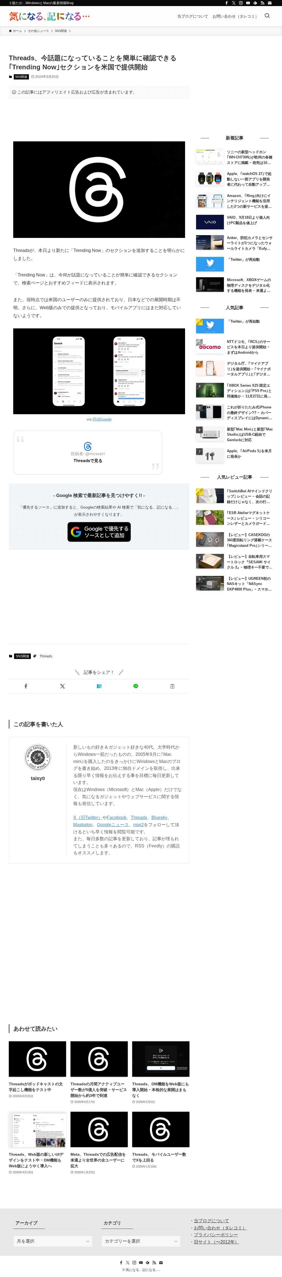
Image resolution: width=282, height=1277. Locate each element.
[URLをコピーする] (172, 686)
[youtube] (248, 3)
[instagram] (241, 3)
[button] (26, 686)
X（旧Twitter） (87, 817)
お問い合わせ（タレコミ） (220, 1228)
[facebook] (226, 3)
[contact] (269, 3)
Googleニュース (113, 824)
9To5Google (102, 419)
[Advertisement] (99, 120)
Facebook (116, 817)
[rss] (262, 3)
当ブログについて (211, 1220)
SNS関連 (21, 76)
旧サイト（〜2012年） (216, 1242)
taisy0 (38, 778)
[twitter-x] (233, 3)
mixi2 (138, 824)
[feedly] (255, 3)
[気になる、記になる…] (49, 16)
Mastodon (83, 824)
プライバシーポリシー (216, 1234)
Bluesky (159, 817)
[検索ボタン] (267, 16)
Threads (46, 656)
